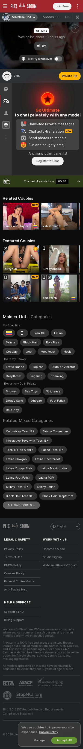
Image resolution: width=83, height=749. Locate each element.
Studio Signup (52, 557)
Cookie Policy (48, 732)
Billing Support (14, 620)
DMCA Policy (13, 565)
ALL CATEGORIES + (21, 505)
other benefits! (55, 153)
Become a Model (54, 549)
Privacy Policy (13, 549)
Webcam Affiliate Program (60, 565)
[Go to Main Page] (26, 6)
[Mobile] (22, 333)
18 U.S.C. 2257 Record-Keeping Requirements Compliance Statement (33, 711)
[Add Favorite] (7, 76)
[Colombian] (9, 333)
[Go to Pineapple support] (7, 695)
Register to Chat (47, 161)
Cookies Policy (14, 573)
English (62, 526)
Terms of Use (13, 557)
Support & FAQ (14, 612)
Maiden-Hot (14, 316)
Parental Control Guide (19, 581)
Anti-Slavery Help (15, 589)
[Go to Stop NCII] (29, 695)
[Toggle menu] (5, 6)
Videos (51, 17)
